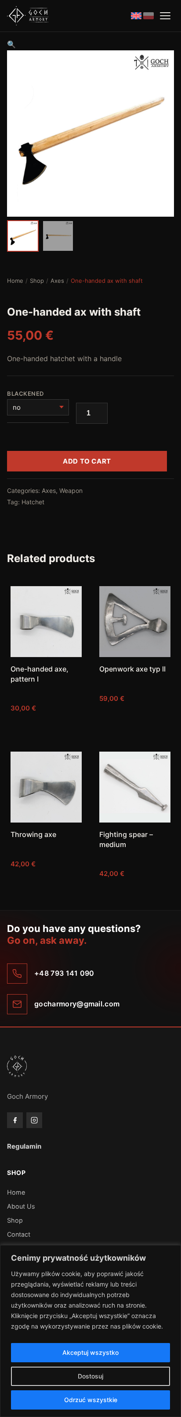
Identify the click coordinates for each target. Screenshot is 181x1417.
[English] (136, 15)
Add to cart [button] (46, 725)
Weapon (71, 490)
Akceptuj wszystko (90, 1352)
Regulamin (24, 1146)
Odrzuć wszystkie (90, 1399)
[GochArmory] (28, 15)
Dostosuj (90, 1376)
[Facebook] (15, 1120)
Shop (37, 280)
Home (15, 280)
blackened (26, 393)
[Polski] (148, 15)
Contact (18, 1234)
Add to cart (87, 461)
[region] (90, 1331)
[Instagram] (34, 1120)
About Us (21, 1206)
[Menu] (165, 16)
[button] (11, 44)
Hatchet (33, 502)
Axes (57, 280)
